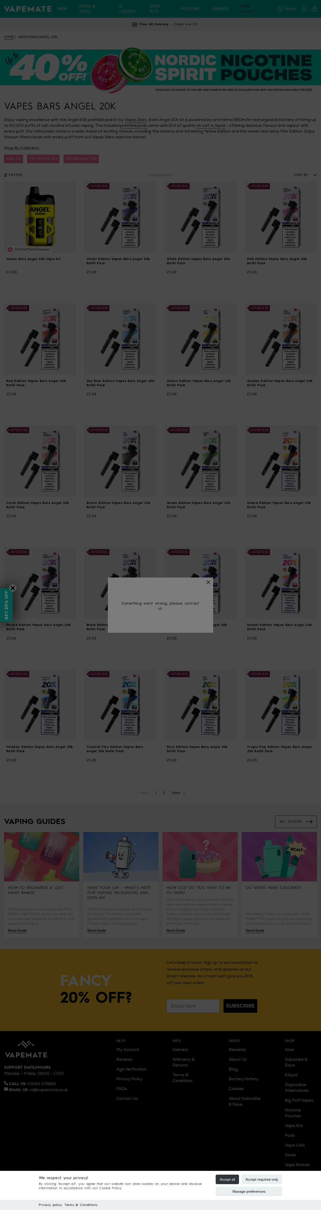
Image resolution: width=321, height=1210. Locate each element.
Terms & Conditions (80, 1205)
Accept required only (262, 1179)
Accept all (227, 1179)
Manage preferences (249, 1191)
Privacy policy (50, 1205)
